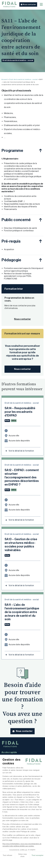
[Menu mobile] (41, 4)
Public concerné (16, 219)
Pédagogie (11, 260)
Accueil (5, 79)
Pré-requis (11, 241)
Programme (12, 150)
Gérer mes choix (22, 855)
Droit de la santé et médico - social (17, 60)
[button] (28, 4)
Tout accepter (37, 855)
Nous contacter (22, 369)
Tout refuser (7, 855)
